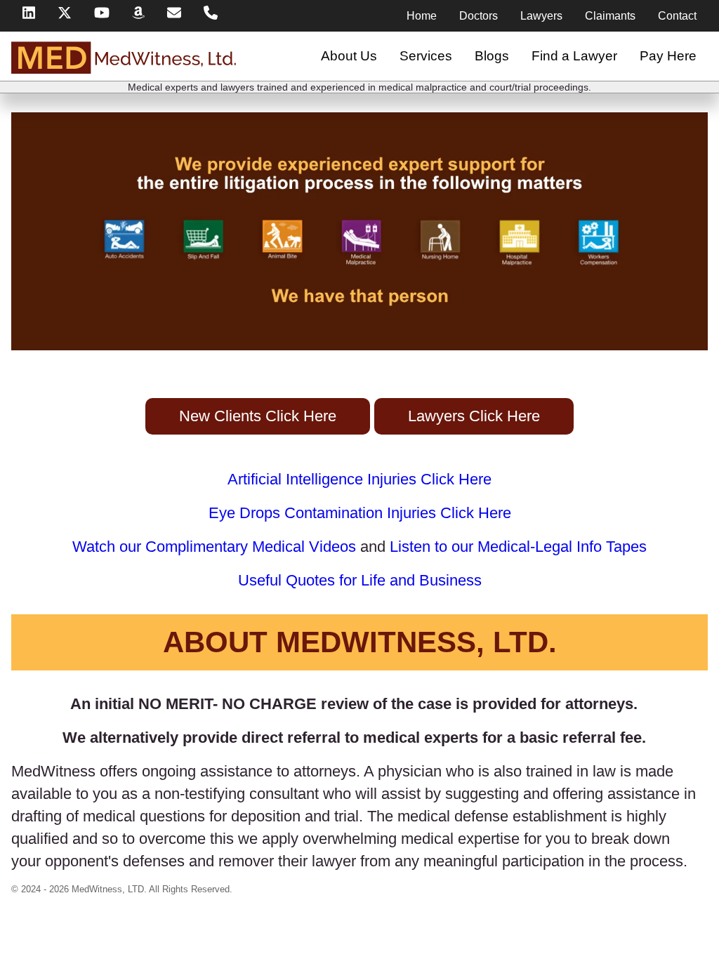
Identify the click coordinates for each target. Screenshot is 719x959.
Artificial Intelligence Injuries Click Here (359, 479)
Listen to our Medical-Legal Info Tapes (518, 546)
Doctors (478, 16)
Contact (677, 16)
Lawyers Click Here (474, 416)
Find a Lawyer (574, 55)
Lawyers (541, 16)
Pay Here (668, 55)
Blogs (492, 55)
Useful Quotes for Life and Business (360, 580)
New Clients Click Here (257, 416)
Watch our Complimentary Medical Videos (214, 546)
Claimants (610, 16)
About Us (349, 55)
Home (422, 16)
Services (426, 55)
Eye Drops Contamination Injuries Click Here (360, 513)
